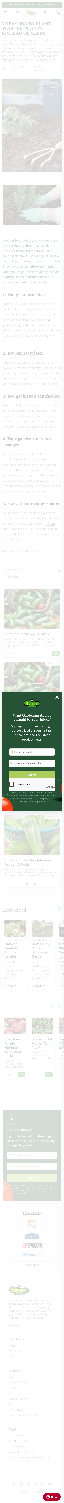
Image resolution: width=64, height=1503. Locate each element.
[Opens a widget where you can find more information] (52, 1497)
